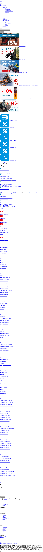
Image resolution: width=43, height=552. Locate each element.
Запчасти (26, 113)
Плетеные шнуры (12, 147)
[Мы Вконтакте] (5, 541)
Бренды (4, 18)
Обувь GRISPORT (22, 46)
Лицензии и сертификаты (9, 17)
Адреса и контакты (8, 9)
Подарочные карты (6, 522)
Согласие (5, 498)
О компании (5, 7)
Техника (2, 113)
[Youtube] (1, 541)
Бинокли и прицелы (13, 133)
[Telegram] (4, 541)
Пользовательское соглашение (8, 509)
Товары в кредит (8, 23)
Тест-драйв (7, 12)
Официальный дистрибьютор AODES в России (9, 543)
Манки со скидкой (12, 160)
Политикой (31, 498)
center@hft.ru (2, 537)
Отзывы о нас (7, 16)
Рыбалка (10, 113)
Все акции (2, 112)
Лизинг (6, 24)
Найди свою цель (22, 59)
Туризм (14, 113)
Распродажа (5, 19)
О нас (6, 8)
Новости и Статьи (6, 504)
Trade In (6, 15)
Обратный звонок (3, 542)
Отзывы (4, 505)
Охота (7, 113)
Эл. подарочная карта (13, 120)
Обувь (18, 113)
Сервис (4, 523)
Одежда (22, 113)
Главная (4, 162)
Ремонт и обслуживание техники (11, 14)
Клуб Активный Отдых (9, 11)
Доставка (6, 22)
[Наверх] (0, 551)
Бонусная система (8, 10)
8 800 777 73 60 (3, 5)
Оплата (6, 21)
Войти (1, 1)
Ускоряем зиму (12, 127)
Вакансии (4, 503)
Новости (4, 26)
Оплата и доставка (6, 20)
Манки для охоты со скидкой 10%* (25, 98)
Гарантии (6, 25)
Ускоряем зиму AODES (23, 72)
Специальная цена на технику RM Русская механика (28, 85)
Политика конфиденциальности (8, 510)
